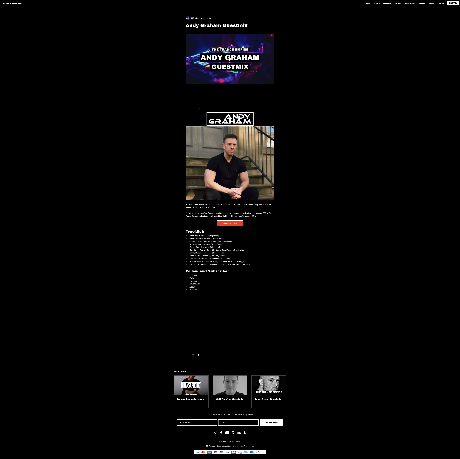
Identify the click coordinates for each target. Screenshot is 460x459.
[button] (281, 429)
